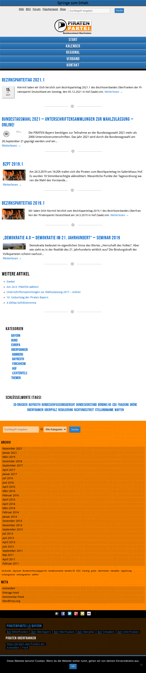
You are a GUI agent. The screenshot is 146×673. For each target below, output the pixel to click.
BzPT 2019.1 (13, 164)
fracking (123, 405)
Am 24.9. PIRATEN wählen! (23, 286)
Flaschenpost (50, 9)
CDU (114, 405)
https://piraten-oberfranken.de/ (26, 644)
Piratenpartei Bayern (24, 626)
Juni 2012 (8, 546)
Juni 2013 (8, 538)
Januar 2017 (9, 474)
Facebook (63, 614)
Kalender (73, 46)
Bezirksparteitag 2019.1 (23, 203)
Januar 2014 (9, 516)
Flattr (82, 614)
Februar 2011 (10, 563)
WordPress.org (11, 601)
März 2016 (8, 491)
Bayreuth (18, 359)
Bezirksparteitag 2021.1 (23, 80)
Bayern (15, 335)
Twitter (70, 614)
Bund (14, 340)
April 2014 (8, 503)
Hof (14, 368)
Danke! (11, 281)
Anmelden (8, 588)
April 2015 (8, 499)
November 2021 (12, 448)
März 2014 (8, 508)
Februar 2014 (10, 512)
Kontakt (73, 65)
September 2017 (12, 465)
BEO (28, 9)
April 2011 (8, 559)
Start (73, 39)
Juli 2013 (7, 533)
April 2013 (8, 542)
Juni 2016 (8, 482)
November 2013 (12, 525)
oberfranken (103, 571)
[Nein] (141, 665)
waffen (119, 410)
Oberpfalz (86, 631)
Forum (37, 9)
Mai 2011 (8, 554)
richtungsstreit (84, 410)
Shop (63, 9)
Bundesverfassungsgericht (58, 405)
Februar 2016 (10, 495)
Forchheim (19, 364)
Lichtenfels (19, 373)
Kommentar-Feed (13, 596)
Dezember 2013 (12, 520)
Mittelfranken (17, 631)
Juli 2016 (7, 478)
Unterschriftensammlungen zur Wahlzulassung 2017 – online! (44, 292)
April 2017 (8, 469)
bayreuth (34, 405)
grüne (133, 405)
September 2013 (12, 529)
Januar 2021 (9, 452)
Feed (25, 647)
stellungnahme (104, 410)
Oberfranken (19, 349)
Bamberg (17, 354)
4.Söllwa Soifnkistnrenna (21, 302)
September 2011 (12, 550)
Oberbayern (41, 631)
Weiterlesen (114, 91)
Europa (15, 345)
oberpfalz (50, 410)
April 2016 (8, 486)
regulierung (65, 410)
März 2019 (8, 456)
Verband (73, 59)
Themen (16, 378)
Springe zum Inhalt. (73, 3)
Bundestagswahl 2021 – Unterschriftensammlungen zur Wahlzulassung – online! (67, 122)
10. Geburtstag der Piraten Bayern (27, 297)
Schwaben (106, 631)
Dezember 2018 (12, 461)
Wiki (21, 9)
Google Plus (76, 614)
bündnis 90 (104, 405)
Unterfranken (128, 631)
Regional (73, 52)
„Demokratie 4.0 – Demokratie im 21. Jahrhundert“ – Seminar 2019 (61, 238)
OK (73, 666)
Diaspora (57, 614)
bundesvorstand (86, 405)
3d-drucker (20, 405)
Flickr (89, 614)
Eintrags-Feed (10, 592)
